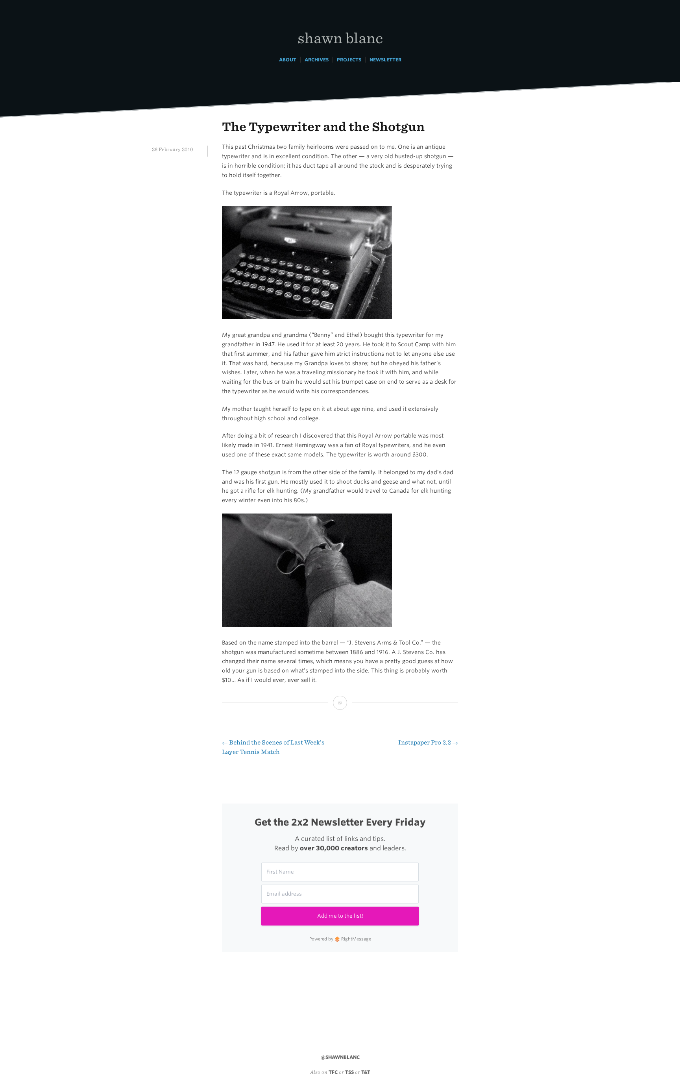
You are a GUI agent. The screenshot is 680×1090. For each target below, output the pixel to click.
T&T (365, 1072)
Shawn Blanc (340, 38)
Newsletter (385, 60)
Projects (349, 60)
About (287, 60)
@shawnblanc (340, 1057)
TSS (349, 1072)
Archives (317, 60)
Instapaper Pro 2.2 (428, 742)
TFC (333, 1072)
